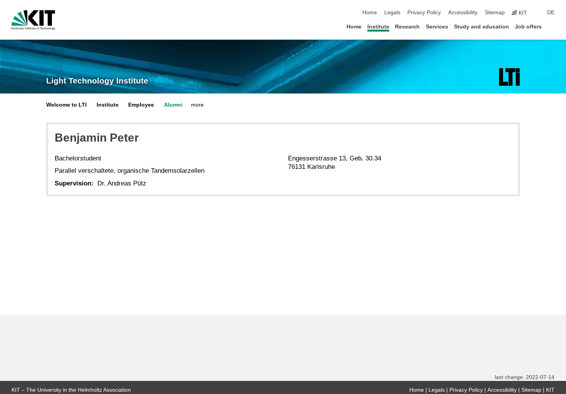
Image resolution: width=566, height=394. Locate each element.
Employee (141, 105)
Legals (392, 12)
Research (407, 27)
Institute (378, 27)
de (550, 12)
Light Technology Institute (97, 80)
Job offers (528, 27)
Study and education (481, 27)
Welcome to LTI (66, 105)
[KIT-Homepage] (33, 20)
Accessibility (462, 12)
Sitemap (495, 12)
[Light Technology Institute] (509, 77)
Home (369, 12)
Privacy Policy (424, 12)
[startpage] (552, 26)
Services (437, 27)
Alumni (173, 105)
